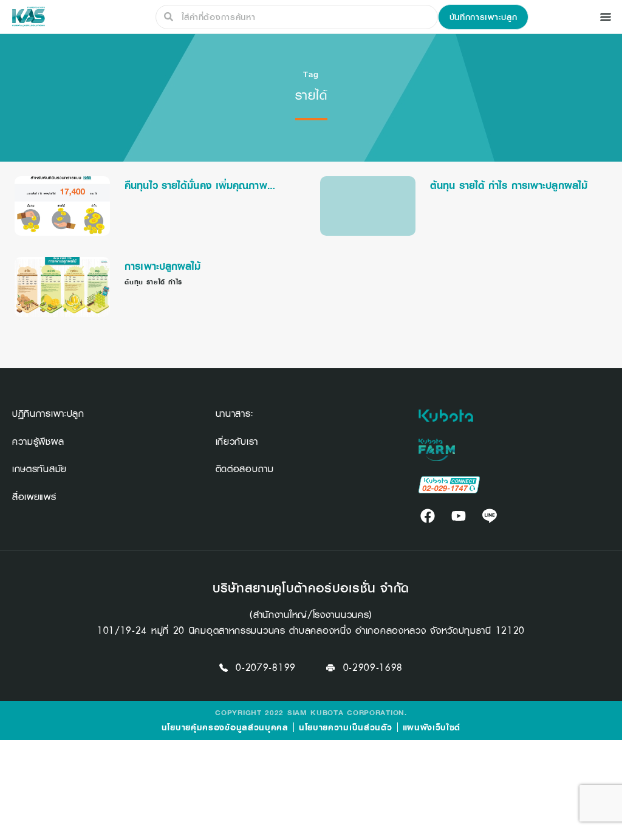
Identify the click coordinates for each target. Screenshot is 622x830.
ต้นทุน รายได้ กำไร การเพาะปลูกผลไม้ (508, 185)
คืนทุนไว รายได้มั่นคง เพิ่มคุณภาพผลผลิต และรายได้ (196, 185)
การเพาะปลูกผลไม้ (162, 266)
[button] (483, 17)
